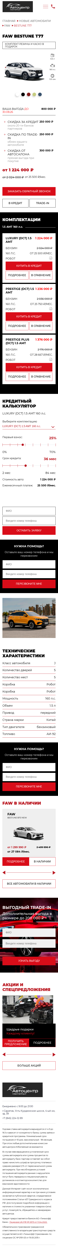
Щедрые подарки (20, 1029)
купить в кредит (29, 265)
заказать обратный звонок (29, 191)
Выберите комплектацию (19, 421)
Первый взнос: (12, 437)
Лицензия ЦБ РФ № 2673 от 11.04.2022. (28, 1222)
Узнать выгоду (29, 960)
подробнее (17, 275)
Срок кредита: (11, 458)
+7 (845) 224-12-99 (12, 1118)
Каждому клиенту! (20, 1033)
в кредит (15, 203)
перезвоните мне (29, 583)
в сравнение (41, 275)
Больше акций (29, 1065)
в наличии (42, 861)
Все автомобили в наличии (29, 883)
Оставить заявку (29, 530)
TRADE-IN (42, 203)
